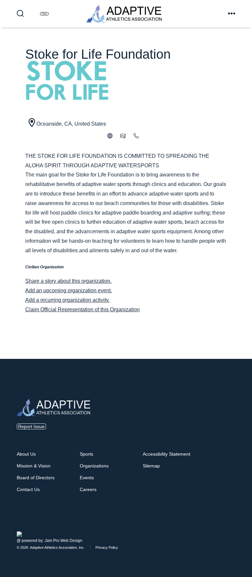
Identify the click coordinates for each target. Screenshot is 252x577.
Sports (86, 454)
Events (87, 477)
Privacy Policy (106, 547)
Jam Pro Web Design (63, 540)
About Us (26, 454)
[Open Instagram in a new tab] (230, 526)
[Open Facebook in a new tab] (226, 526)
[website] (110, 136)
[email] (123, 136)
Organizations (94, 465)
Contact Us (28, 489)
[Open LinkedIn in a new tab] (234, 526)
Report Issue (31, 426)
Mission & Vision (34, 465)
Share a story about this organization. (68, 281)
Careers (88, 489)
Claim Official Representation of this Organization (82, 309)
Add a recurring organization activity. (67, 300)
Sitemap (151, 465)
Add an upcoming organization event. (68, 290)
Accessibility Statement (166, 454)
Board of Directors (35, 477)
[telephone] (136, 136)
